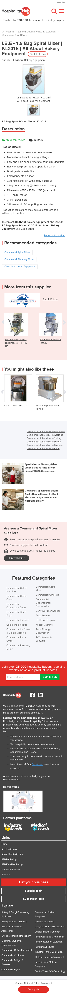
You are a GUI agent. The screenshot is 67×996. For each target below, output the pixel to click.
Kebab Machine (44, 624)
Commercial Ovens (44, 921)
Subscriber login (33, 899)
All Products (8, 31)
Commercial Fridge (16, 624)
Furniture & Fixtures (44, 947)
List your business (33, 882)
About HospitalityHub (12, 854)
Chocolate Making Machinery (16, 935)
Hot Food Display (45, 620)
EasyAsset (37, 764)
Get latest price (38, 54)
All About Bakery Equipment (29, 60)
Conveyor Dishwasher (48, 610)
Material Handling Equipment (49, 957)
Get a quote (33, 989)
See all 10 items (50, 299)
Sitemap (5, 874)
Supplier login (33, 891)
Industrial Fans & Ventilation (49, 952)
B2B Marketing (8, 859)
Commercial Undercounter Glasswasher (43, 603)
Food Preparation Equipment (49, 941)
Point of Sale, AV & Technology (50, 971)
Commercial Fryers (10, 969)
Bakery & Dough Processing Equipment (37, 31)
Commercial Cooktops (12, 955)
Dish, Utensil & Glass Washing (49, 926)
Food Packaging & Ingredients (49, 936)
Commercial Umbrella (47, 594)
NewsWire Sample (10, 869)
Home (4, 844)
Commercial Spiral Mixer (14, 35)
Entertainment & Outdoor (47, 931)
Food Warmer (43, 615)
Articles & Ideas (9, 849)
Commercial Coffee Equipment (16, 950)
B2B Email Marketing (12, 864)
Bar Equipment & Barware (14, 921)
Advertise (60, 2)
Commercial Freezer (17, 620)
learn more (16, 558)
